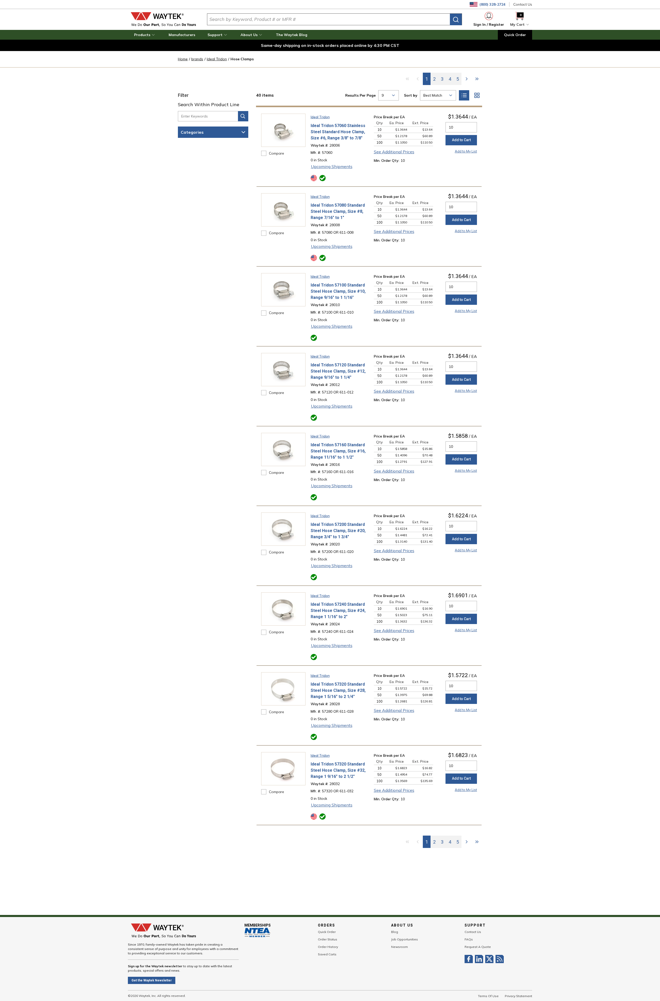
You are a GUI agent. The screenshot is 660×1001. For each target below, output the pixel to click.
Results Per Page (360, 95)
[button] (145, 35)
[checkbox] (263, 153)
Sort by (410, 95)
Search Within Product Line (208, 104)
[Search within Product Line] (243, 116)
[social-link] (470, 959)
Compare (276, 153)
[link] (407, 79)
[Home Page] (163, 19)
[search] (456, 19)
